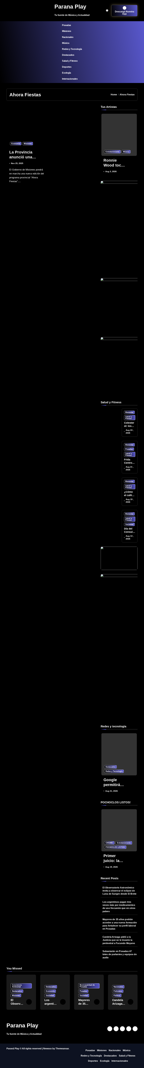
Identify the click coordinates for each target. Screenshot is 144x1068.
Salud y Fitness (69, 61)
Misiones (66, 31)
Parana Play (70, 7)
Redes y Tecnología (72, 49)
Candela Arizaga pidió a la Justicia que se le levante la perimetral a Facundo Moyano (119, 940)
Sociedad (129, 524)
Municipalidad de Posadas (87, 986)
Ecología (66, 73)
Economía (15, 144)
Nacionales (67, 37)
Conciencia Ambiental (17, 986)
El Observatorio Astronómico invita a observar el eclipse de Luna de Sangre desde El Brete (120, 890)
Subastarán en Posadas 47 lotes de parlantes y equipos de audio (120, 954)
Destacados (68, 55)
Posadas (66, 25)
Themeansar (62, 1048)
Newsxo (47, 1048)
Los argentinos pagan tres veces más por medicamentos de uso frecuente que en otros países (119, 907)
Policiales (117, 991)
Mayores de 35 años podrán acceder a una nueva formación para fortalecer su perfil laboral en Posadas (120, 924)
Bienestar (129, 412)
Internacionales (69, 79)
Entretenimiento (112, 152)
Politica (116, 995)
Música (65, 43)
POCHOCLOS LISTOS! (115, 847)
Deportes (66, 67)
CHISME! (109, 843)
